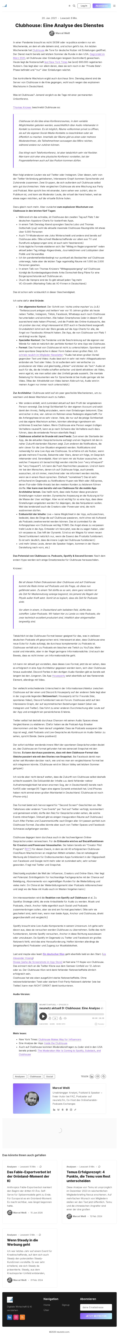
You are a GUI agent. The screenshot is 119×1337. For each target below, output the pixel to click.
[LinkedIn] (54, 1109)
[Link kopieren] (103, 1076)
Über (46, 1310)
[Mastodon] (66, 1109)
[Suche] (74, 5)
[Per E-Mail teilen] (97, 1076)
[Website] (75, 1109)
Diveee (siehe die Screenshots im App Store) (37, 962)
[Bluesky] (58, 1109)
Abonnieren (102, 5)
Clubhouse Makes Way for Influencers (59, 1039)
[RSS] (22, 1317)
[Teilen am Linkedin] (91, 1076)
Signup (66, 1304)
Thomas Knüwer (22, 107)
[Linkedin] (9, 1317)
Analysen (20, 1076)
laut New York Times (55, 62)
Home (47, 1304)
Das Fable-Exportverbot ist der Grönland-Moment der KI (29, 1176)
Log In (84, 5)
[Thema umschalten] (69, 5)
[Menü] (114, 5)
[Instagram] (71, 1109)
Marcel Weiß (61, 1088)
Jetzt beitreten (96, 1316)
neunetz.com (63, 1332)
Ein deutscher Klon (54, 954)
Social (49, 1076)
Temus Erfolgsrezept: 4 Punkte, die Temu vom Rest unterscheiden (88, 1176)
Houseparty (58, 675)
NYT (28, 849)
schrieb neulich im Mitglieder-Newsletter (41, 354)
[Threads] (62, 1109)
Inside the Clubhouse (55, 1043)
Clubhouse (38, 50)
